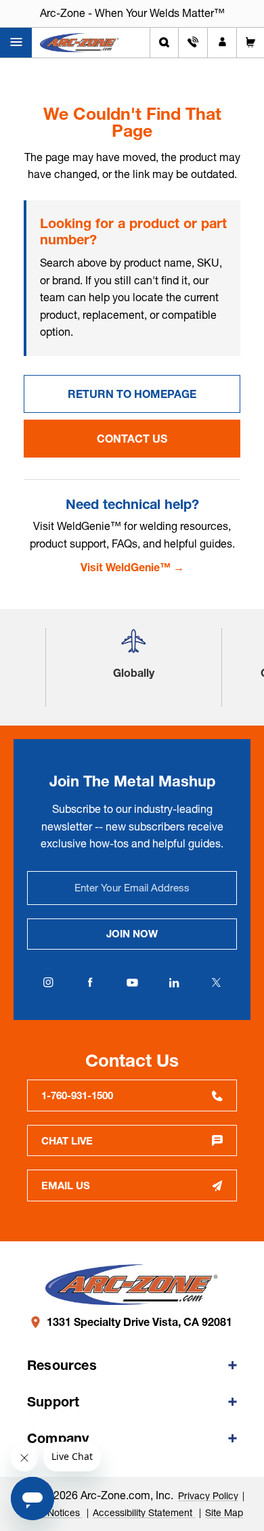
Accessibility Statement (144, 1513)
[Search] (164, 43)
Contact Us (132, 438)
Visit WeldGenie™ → (132, 567)
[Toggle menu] (16, 43)
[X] (216, 983)
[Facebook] (90, 983)
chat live (67, 1140)
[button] (133, 646)
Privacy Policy (208, 1496)
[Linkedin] (174, 983)
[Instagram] (48, 983)
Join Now (132, 933)
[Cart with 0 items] (250, 43)
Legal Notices (52, 1513)
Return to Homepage (132, 394)
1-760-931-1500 (77, 1095)
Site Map (224, 1513)
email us (65, 1185)
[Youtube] (132, 983)
